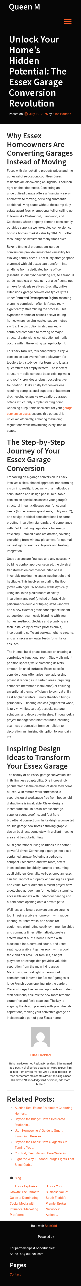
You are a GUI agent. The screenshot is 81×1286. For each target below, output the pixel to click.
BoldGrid (51, 1226)
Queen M (24, 6)
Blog (18, 1178)
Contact (15, 1274)
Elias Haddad (62, 114)
